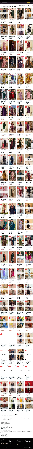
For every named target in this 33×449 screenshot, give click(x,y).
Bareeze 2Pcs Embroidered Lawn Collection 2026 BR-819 (4, 280)
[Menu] (1, 2)
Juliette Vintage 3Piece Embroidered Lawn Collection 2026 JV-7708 (28, 215)
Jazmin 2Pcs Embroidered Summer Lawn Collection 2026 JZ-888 (11, 280)
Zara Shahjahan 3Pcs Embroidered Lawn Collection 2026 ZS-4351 (11, 215)
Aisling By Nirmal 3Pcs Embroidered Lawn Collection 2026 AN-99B (19, 280)
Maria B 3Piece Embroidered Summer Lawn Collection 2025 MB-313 (28, 313)
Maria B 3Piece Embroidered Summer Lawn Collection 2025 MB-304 (12, 329)
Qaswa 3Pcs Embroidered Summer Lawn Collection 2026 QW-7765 (3, 118)
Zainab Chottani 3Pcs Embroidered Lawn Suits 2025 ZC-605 (19, 297)
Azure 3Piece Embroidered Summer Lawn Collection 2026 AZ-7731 (20, 86)
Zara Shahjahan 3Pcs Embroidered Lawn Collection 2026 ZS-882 (28, 280)
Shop (3, 6)
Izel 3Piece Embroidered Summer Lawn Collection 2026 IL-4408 (28, 21)
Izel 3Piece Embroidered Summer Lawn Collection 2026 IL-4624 (11, 248)
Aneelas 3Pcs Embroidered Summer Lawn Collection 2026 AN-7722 (4, 378)
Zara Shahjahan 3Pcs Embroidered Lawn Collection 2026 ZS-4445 (3, 21)
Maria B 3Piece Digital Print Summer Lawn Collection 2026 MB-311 (20, 264)
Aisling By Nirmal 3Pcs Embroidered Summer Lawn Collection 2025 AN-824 (20, 410)
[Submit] (6, 2)
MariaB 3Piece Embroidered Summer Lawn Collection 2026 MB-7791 (12, 102)
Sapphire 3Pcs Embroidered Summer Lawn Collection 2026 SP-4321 (28, 410)
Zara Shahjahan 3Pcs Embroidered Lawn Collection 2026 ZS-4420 (28, 37)
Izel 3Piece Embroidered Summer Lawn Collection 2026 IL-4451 (19, 21)
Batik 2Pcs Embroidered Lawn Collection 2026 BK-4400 (28, 53)
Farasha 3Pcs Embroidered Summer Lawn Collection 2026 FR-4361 (20, 199)
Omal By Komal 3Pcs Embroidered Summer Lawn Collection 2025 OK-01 (28, 264)
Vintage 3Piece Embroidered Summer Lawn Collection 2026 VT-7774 (4, 37)
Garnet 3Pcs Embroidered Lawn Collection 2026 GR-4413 (20, 134)
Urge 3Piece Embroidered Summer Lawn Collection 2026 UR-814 (3, 183)
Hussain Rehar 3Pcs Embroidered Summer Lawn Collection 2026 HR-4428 (12, 118)
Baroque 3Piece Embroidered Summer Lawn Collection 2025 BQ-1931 (20, 329)
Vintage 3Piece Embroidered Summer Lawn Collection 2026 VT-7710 (4, 232)
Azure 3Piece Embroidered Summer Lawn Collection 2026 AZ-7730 (28, 183)
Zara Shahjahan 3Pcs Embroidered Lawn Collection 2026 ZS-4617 (19, 37)
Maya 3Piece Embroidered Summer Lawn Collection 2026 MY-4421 (12, 134)
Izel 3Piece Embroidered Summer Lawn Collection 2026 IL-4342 (11, 232)
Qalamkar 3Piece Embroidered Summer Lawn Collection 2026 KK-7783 (28, 102)
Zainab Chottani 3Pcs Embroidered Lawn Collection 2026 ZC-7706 (20, 362)
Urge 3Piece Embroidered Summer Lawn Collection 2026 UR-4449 (20, 69)
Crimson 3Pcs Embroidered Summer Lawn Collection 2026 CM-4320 (4, 69)
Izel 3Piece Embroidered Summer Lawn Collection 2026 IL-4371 (11, 362)
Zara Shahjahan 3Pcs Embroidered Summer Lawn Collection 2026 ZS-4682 (12, 167)
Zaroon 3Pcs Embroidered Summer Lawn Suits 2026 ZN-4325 (28, 232)
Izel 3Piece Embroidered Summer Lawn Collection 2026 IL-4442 (3, 102)
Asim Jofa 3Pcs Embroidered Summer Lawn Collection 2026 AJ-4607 (12, 313)
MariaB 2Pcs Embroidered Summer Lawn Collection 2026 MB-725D (12, 264)
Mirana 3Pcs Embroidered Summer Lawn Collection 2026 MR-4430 (20, 118)
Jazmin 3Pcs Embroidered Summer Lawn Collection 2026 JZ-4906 (28, 199)
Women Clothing (6, 6)
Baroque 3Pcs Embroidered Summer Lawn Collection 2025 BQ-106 (28, 297)
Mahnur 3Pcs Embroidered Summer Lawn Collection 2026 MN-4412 (4, 53)
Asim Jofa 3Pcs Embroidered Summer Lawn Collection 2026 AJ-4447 (28, 69)
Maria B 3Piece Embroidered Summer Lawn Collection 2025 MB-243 (20, 313)
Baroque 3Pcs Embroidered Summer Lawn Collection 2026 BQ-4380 (12, 151)
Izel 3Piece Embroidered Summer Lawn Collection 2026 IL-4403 (28, 151)
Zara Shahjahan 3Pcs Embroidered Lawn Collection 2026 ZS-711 (3, 215)
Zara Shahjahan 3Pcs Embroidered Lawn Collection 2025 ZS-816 (11, 410)
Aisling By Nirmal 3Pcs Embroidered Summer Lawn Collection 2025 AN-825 (4, 362)
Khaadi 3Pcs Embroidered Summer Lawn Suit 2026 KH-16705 (20, 215)
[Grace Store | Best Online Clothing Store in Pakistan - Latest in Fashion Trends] (16, 3)
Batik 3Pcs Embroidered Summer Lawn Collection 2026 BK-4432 (19, 102)
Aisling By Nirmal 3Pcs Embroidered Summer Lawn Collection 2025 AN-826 (28, 394)
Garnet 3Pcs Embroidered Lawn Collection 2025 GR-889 (20, 345)
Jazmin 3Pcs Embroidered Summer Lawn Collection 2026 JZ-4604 (28, 167)
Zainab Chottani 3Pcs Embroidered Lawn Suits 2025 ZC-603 (28, 378)
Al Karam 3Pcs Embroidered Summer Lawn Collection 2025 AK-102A (28, 329)
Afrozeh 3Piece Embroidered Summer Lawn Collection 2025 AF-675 (12, 297)
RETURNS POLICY (11, 441)
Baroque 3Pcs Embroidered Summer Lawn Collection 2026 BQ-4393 (4, 167)
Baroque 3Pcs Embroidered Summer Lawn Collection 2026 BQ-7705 (28, 362)
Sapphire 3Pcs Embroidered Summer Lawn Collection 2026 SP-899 (4, 394)
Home (1, 6)
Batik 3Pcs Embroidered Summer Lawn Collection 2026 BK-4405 (11, 53)
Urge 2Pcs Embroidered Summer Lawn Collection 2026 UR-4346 (11, 86)
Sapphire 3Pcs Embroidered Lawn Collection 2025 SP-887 (28, 345)
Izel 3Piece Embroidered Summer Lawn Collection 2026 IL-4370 (19, 183)
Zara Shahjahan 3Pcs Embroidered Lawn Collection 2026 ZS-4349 (11, 199)
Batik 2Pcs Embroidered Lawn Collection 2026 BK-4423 (3, 134)
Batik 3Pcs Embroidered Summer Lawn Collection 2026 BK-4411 (28, 134)
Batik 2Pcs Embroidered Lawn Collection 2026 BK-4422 (28, 118)
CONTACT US (10, 443)
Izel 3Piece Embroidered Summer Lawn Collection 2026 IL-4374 (19, 151)
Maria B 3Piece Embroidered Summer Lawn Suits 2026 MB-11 (20, 167)
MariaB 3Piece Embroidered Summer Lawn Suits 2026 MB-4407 (4, 151)
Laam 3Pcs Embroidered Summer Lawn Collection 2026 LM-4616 (3, 86)
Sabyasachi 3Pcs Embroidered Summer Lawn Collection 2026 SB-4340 (20, 378)
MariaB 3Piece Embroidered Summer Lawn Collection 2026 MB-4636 (20, 248)
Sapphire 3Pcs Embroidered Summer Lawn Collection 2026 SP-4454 (12, 21)
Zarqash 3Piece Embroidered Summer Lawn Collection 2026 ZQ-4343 (20, 232)
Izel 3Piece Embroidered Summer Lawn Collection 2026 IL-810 (28, 248)
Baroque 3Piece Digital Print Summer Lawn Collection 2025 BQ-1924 (4, 313)
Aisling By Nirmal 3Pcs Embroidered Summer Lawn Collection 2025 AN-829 (20, 394)
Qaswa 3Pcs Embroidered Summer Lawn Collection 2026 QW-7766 (12, 37)
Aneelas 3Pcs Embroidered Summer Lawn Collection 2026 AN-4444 (28, 86)
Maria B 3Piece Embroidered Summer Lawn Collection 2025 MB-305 (4, 329)
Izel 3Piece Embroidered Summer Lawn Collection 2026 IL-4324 (11, 394)
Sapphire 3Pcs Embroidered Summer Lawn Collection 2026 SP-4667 (4, 248)
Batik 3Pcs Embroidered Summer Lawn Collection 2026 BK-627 (3, 297)
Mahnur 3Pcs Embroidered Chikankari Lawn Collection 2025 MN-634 (12, 345)
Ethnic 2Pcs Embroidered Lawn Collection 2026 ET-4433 (20, 53)
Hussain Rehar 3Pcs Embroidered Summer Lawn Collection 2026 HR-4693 (4, 264)
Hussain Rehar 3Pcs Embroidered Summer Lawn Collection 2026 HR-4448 (12, 69)
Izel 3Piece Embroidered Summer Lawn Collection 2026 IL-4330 (3, 410)
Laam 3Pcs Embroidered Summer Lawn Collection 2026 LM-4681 (11, 183)
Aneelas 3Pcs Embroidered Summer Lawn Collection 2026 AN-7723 (12, 378)
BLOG (9, 442)
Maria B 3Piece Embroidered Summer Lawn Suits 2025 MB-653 (4, 345)
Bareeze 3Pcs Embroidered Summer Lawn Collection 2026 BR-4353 (4, 199)
